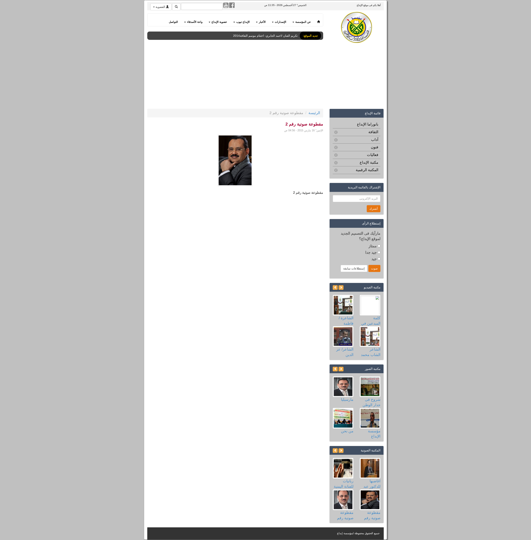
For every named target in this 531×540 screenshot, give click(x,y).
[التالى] (335, 287)
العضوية (160, 7)
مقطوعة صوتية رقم (372, 515)
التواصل (173, 22)
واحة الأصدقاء (194, 22)
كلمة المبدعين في (370, 320)
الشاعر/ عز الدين (344, 352)
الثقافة (373, 132)
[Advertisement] (259, 77)
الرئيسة (314, 113)
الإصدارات (280, 22)
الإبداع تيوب (242, 22)
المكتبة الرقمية (367, 170)
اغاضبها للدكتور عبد (371, 484)
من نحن (347, 431)
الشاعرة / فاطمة (346, 320)
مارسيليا (347, 399)
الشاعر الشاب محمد (370, 352)
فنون (374, 147)
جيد (374, 259)
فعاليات (372, 155)
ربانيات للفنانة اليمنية (343, 484)
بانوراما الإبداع (367, 124)
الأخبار (262, 22)
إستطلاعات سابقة (354, 268)
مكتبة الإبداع (369, 162)
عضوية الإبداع (219, 22)
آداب (374, 140)
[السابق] (341, 287)
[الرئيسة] (318, 20)
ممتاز (373, 246)
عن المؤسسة (303, 22)
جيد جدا (371, 252)
